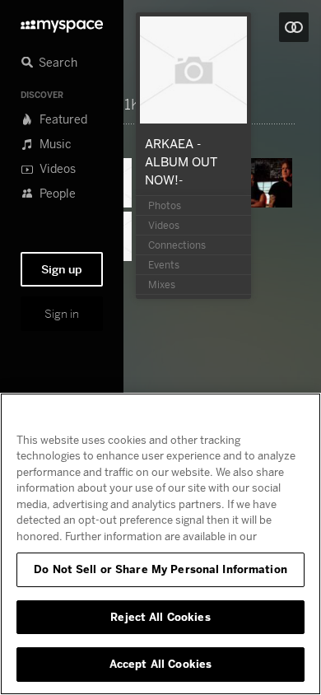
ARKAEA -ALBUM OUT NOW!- (181, 161)
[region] (160, 544)
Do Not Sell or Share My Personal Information (160, 569)
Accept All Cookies (160, 663)
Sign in (61, 313)
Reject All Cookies (160, 616)
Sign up (61, 269)
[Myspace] (62, 22)
